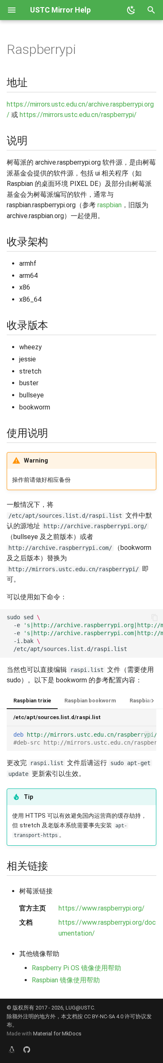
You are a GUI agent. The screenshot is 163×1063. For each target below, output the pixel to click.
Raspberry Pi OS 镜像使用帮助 (76, 968)
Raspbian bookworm (90, 700)
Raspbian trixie (32, 700)
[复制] (155, 618)
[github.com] (26, 1049)
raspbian (109, 205)
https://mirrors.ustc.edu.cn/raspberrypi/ (78, 115)
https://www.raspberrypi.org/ (102, 908)
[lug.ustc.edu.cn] (11, 1049)
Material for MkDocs (57, 1033)
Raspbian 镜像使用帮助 (66, 980)
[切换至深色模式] (131, 10)
